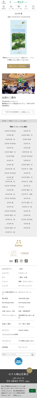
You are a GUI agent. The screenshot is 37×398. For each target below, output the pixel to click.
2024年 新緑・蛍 (26, 164)
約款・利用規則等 (24, 311)
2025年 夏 (27, 148)
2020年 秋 (27, 211)
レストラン (5, 273)
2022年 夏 (10, 190)
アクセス (21, 307)
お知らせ (5, 307)
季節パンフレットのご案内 (18, 127)
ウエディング (22, 273)
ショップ (5, 286)
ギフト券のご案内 (24, 324)
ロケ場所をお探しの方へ (26, 341)
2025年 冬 (27, 143)
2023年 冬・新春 (26, 169)
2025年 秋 (10, 148)
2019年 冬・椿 (10, 219)
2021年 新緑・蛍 (26, 202)
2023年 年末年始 (10, 173)
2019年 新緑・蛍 (10, 228)
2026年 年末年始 (10, 131)
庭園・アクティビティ (25, 281)
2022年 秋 (27, 186)
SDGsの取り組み (23, 298)
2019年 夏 (27, 224)
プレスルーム (6, 341)
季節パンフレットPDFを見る (17, 66)
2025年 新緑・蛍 (10, 152)
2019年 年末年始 (26, 219)
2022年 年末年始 (10, 186)
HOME (4, 121)
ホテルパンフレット (24, 292)
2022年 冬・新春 (26, 181)
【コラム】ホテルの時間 (10, 334)
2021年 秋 (27, 198)
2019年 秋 (10, 224)
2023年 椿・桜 (10, 181)
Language (4, 3)
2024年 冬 (10, 160)
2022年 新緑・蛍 (26, 190)
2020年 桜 (27, 215)
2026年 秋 (27, 131)
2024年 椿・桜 (10, 169)
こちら (19, 395)
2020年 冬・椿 (27, 207)
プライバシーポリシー (9, 315)
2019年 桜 (27, 228)
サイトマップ (22, 347)
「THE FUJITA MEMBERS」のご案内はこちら (17, 112)
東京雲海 (5, 298)
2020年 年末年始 (10, 211)
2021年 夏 (10, 202)
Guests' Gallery (23, 330)
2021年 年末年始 (10, 198)
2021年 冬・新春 (26, 194)
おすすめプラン (7, 269)
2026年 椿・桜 (10, 139)
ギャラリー (5, 330)
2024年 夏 (10, 164)
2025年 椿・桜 (27, 152)
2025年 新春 (10, 156)
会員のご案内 (6, 324)
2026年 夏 (10, 135)
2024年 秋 (27, 160)
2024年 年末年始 (26, 156)
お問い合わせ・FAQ (8, 311)
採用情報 (5, 347)
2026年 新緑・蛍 (26, 135)
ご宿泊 (20, 269)
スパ (3, 277)
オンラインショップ (24, 286)
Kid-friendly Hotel (8, 302)
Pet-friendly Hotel (24, 302)
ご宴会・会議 (22, 277)
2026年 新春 (27, 139)
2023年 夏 (10, 177)
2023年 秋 (27, 173)
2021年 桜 (10, 207)
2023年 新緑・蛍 (26, 177)
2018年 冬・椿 (10, 232)
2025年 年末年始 (10, 143)
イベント (5, 281)
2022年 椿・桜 (10, 194)
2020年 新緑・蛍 (10, 215)
